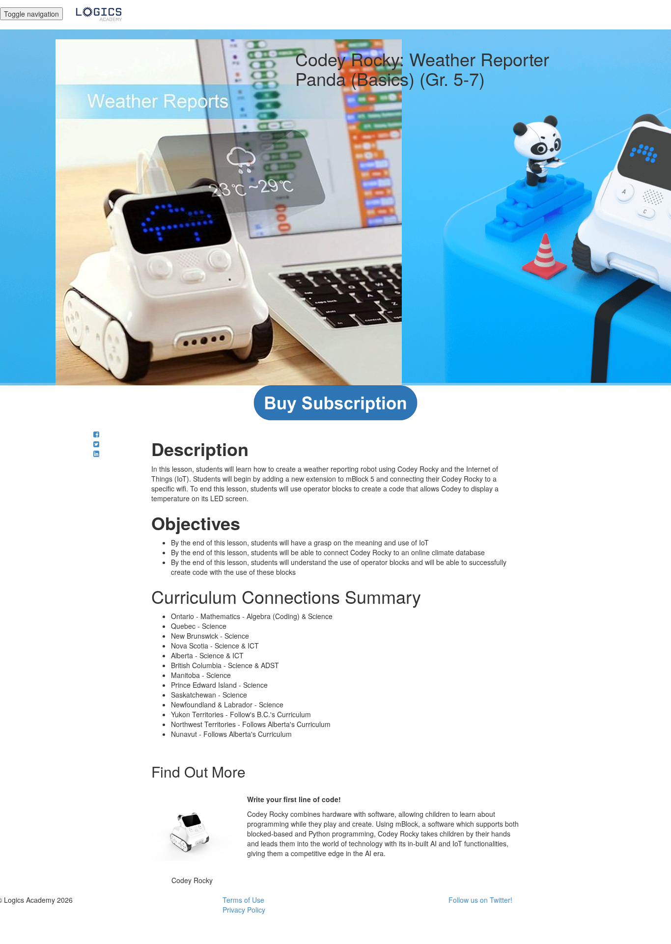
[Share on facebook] (96, 434)
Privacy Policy (244, 910)
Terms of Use (243, 900)
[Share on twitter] (96, 444)
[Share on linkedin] (96, 454)
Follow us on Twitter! (480, 900)
